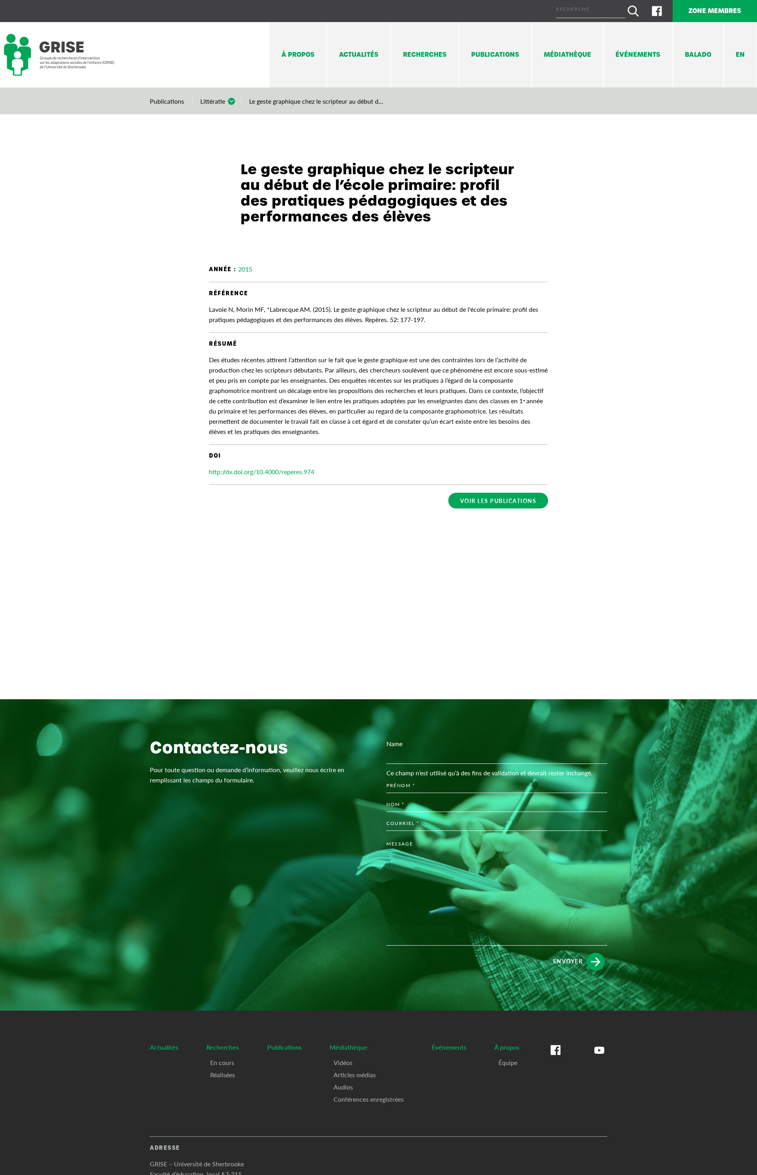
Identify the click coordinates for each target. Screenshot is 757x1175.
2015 (245, 269)
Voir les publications (498, 501)
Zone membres (714, 10)
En (740, 54)
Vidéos (343, 1062)
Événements (637, 54)
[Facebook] (657, 11)
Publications (495, 54)
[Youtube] (599, 1058)
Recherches (425, 54)
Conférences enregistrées (369, 1099)
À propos (298, 54)
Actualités (358, 54)
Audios (343, 1086)
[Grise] (59, 55)
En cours (222, 1062)
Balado (698, 54)
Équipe (507, 1062)
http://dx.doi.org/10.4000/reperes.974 (261, 471)
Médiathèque (567, 54)
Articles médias (355, 1074)
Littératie (212, 101)
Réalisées (222, 1074)
